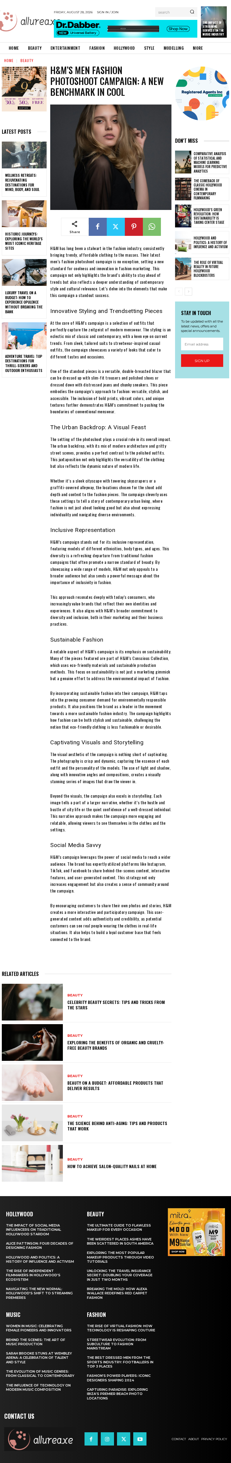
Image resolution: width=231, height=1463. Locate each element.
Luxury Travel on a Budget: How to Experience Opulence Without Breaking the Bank (23, 302)
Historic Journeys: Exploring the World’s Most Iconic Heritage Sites (24, 241)
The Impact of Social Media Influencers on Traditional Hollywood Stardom (33, 1229)
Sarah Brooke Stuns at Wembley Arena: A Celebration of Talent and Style (39, 1357)
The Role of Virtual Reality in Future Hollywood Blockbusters (208, 269)
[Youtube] (139, 1439)
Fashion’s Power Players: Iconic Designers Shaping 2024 (119, 1378)
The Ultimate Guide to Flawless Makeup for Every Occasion (119, 1227)
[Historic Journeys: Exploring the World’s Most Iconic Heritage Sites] (24, 213)
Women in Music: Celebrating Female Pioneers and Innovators (39, 1328)
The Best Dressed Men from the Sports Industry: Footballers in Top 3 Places (120, 1361)
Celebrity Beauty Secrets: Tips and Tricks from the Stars (116, 1005)
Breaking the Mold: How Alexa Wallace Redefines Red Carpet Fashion (117, 1293)
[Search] (192, 12)
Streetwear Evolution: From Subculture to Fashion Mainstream (116, 1344)
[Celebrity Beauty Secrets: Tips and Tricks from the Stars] (32, 1002)
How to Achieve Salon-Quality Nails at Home (112, 1166)
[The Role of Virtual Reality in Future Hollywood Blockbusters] (183, 269)
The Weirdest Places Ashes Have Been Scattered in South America (120, 1241)
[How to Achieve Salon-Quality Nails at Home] (32, 1163)
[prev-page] (179, 291)
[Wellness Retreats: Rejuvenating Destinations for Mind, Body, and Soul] (24, 155)
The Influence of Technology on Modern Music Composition (38, 1387)
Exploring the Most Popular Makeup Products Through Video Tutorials (120, 1257)
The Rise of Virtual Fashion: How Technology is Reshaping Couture (121, 1328)
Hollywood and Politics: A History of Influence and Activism (211, 242)
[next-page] (188, 291)
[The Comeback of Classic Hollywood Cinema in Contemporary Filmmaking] (183, 189)
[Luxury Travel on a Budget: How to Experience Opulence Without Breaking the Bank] (24, 272)
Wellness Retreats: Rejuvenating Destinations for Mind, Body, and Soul (22, 182)
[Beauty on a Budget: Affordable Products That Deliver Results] (32, 1082)
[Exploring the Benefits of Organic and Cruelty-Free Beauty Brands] (32, 1042)
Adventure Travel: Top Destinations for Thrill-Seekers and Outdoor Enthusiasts (23, 363)
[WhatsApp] (152, 227)
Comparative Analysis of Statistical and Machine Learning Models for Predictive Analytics (210, 162)
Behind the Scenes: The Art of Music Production (35, 1342)
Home (9, 60)
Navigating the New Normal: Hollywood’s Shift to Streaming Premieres (39, 1293)
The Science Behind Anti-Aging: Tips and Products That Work (117, 1126)
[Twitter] (116, 227)
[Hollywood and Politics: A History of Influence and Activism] (183, 242)
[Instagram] (107, 1439)
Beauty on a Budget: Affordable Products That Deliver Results (115, 1085)
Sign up (202, 360)
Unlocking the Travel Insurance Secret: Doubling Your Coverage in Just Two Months (119, 1275)
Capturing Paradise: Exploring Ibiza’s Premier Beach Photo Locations (117, 1393)
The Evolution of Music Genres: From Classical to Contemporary (40, 1373)
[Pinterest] (134, 227)
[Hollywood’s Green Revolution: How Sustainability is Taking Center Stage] (183, 216)
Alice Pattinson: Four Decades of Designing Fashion (39, 1245)
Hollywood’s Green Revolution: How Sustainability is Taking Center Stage (209, 216)
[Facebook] (98, 227)
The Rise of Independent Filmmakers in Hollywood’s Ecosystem (33, 1275)
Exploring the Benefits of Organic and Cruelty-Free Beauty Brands (115, 1045)
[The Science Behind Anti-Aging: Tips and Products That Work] (32, 1123)
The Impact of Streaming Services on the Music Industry (213, 28)
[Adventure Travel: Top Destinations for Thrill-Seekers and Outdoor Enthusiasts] (24, 335)
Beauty (26, 60)
